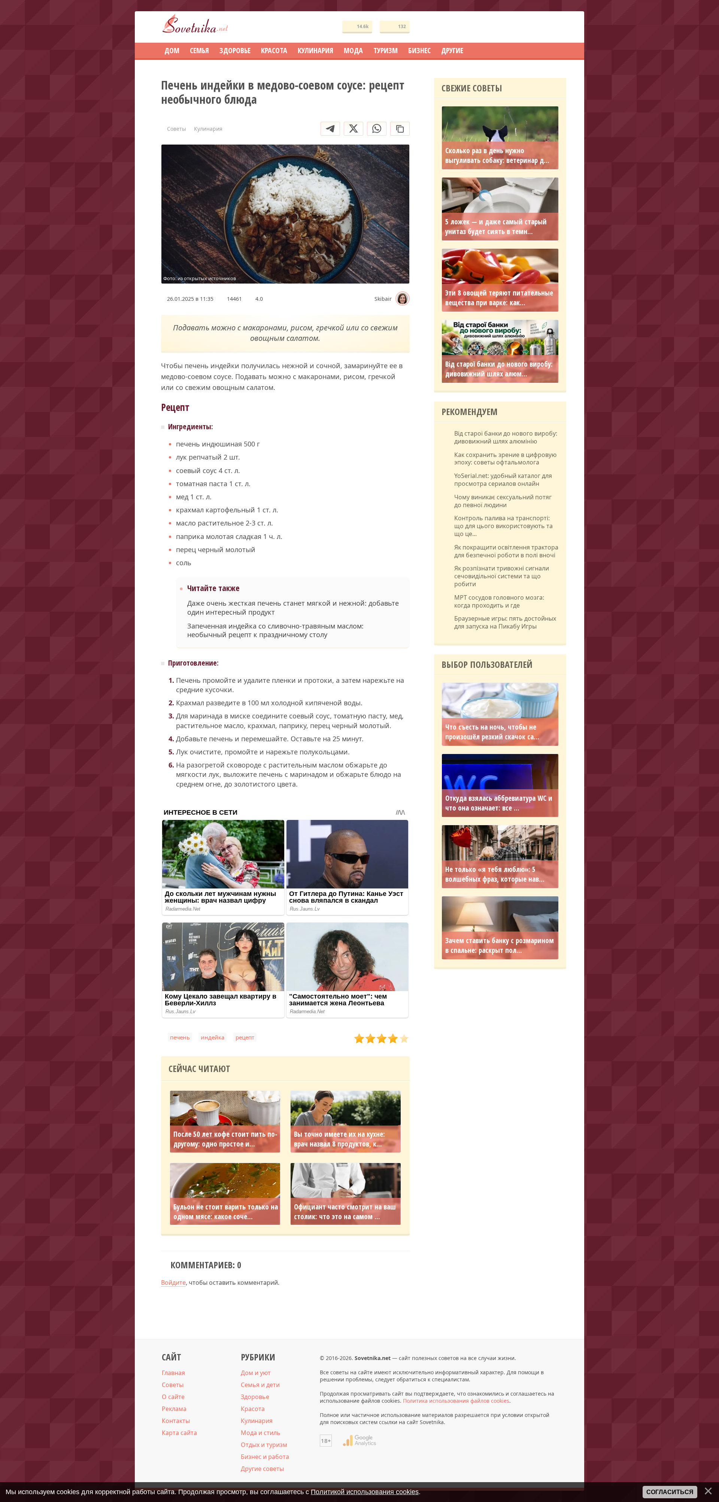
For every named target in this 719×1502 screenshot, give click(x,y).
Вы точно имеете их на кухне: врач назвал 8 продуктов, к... (339, 1139)
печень (180, 1037)
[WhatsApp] (376, 129)
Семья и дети (260, 1385)
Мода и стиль (260, 1433)
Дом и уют (256, 1373)
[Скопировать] (400, 129)
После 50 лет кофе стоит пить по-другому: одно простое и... (225, 1139)
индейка (212, 1037)
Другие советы (262, 1469)
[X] (353, 129)
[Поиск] (533, 27)
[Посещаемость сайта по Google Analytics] (359, 1440)
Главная (173, 1373)
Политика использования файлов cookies (456, 1400)
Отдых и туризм (264, 1445)
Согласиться (670, 1492)
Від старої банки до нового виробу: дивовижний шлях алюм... (499, 369)
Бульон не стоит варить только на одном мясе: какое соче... (225, 1211)
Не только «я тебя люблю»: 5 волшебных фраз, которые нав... (494, 874)
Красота (253, 1409)
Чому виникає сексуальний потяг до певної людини (503, 501)
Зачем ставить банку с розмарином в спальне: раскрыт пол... (499, 945)
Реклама (174, 1409)
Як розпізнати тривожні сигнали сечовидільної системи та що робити (501, 576)
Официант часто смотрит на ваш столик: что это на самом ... (345, 1211)
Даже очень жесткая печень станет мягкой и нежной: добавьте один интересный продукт (293, 607)
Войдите (173, 1282)
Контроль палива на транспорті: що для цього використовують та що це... (503, 525)
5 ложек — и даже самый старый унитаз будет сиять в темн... (496, 226)
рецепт (245, 1037)
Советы (172, 1385)
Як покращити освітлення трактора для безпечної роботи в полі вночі (506, 551)
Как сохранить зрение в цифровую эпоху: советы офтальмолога (505, 459)
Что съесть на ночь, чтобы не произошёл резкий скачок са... (492, 732)
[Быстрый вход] (555, 27)
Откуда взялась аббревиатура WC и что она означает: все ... (498, 803)
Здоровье (255, 1397)
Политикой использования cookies (365, 1492)
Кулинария (257, 1421)
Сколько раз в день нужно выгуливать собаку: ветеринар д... (497, 155)
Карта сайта (179, 1433)
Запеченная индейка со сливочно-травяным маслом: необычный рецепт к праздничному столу (275, 630)
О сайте (173, 1397)
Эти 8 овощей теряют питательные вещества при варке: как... (499, 298)
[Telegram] (330, 129)
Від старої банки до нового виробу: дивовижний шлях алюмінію (505, 437)
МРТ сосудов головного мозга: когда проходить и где (499, 601)
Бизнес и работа (265, 1457)
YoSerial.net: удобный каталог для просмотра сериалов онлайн (503, 480)
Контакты (176, 1421)
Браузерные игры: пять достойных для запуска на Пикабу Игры (505, 622)
